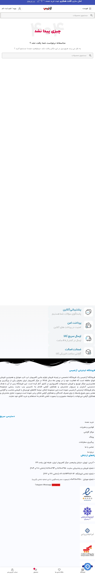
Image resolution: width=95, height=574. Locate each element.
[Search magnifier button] (91, 15)
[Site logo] (47, 8)
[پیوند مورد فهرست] (47, 422)
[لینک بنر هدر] (47, 2)
